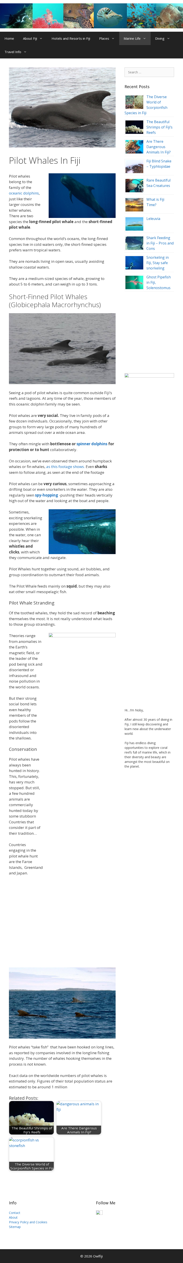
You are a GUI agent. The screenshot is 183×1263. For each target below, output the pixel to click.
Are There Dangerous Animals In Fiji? (158, 147)
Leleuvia (153, 218)
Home (9, 38)
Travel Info (12, 52)
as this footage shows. (65, 466)
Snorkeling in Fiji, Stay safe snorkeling (157, 263)
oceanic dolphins (24, 193)
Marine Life (132, 38)
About (13, 1217)
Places (104, 38)
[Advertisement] (149, 330)
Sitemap (15, 1227)
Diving (159, 38)
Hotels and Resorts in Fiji (71, 38)
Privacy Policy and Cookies (28, 1222)
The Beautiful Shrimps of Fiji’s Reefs (159, 127)
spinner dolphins (92, 443)
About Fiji (30, 38)
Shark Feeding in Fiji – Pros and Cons (160, 243)
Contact (14, 1213)
